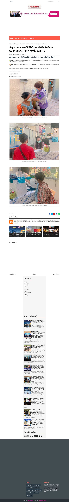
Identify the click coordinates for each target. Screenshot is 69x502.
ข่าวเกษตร (26, 295)
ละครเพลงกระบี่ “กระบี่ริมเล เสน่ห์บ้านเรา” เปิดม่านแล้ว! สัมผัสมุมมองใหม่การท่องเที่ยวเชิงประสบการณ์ (37, 400)
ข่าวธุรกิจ (25, 291)
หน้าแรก (11, 1)
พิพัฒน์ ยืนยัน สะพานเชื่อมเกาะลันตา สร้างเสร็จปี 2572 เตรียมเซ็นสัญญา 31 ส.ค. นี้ (37, 356)
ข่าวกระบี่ (25, 281)
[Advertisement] (34, 27)
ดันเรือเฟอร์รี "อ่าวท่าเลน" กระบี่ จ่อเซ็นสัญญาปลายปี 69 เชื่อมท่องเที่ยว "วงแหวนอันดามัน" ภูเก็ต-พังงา (37, 367)
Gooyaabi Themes (42, 500)
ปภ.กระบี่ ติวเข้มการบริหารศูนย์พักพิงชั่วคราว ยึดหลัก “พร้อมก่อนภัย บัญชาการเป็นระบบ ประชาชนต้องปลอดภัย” (38, 378)
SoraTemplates (30, 500)
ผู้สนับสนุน (29, 495)
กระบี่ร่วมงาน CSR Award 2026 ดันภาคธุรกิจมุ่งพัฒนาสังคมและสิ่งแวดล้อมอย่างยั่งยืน (37, 322)
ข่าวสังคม (25, 294)
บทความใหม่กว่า (12, 274)
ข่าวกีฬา (25, 286)
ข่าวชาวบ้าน (23, 38)
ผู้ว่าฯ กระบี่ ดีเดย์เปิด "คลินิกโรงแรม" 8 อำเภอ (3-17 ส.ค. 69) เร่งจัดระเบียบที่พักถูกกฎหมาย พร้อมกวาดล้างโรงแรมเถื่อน (38, 422)
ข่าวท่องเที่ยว (26, 289)
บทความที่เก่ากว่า (56, 274)
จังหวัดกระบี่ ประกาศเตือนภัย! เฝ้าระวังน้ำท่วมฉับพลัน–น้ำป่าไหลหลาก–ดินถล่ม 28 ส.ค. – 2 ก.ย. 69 (38, 389)
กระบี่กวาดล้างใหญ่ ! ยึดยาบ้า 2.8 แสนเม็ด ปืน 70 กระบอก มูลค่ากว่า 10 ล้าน (38, 346)
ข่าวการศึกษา (26, 283)
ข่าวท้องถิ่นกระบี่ (24, 54)
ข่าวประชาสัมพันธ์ (27, 292)
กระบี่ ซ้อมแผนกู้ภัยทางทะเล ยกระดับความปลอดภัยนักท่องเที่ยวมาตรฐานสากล (38, 411)
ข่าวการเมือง (26, 284)
